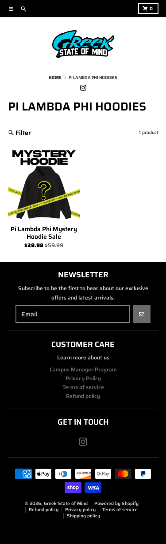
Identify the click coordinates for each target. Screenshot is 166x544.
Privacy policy (80, 509)
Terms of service (120, 509)
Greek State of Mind (66, 503)
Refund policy (43, 509)
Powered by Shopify (116, 503)
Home (55, 77)
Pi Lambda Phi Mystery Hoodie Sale (44, 233)
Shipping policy (83, 516)
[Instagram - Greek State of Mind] (83, 88)
